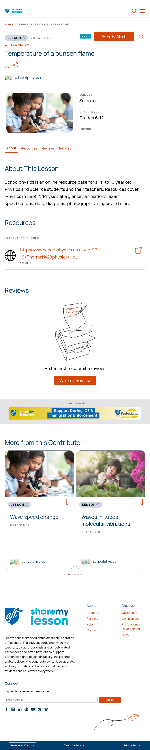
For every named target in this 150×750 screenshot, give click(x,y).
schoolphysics (28, 77)
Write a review (17, 44)
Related (65, 148)
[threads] (39, 709)
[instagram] (13, 709)
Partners (93, 619)
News (125, 635)
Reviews (48, 148)
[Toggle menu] (142, 11)
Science (87, 100)
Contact (92, 630)
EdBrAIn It (116, 36)
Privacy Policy (132, 745)
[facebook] (6, 709)
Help (90, 624)
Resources (29, 148)
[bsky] (46, 709)
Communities (131, 619)
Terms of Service (74, 745)
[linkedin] (20, 709)
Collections (129, 613)
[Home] (14, 11)
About (11, 148)
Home (9, 24)
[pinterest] (26, 709)
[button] (69, 574)
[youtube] (33, 709)
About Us (93, 613)
